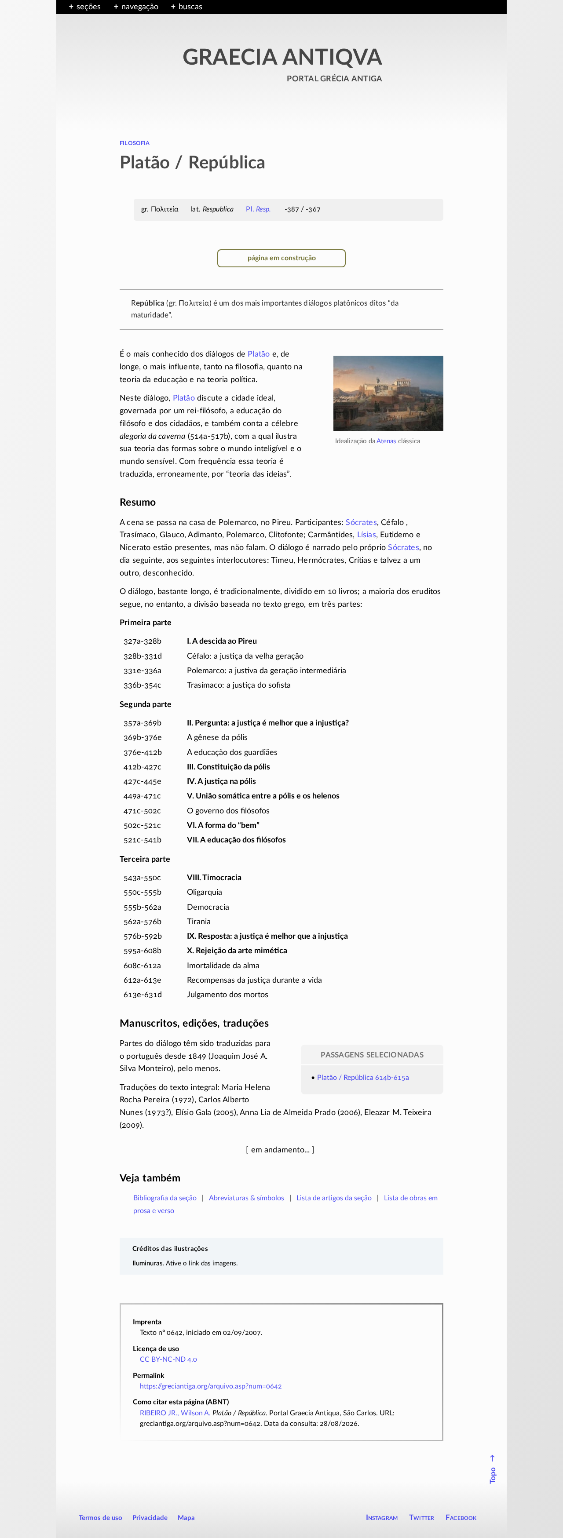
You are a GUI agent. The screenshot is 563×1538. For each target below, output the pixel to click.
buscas (190, 7)
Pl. (258, 209)
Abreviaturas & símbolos (246, 1198)
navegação (139, 7)
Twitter (421, 1517)
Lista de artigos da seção (334, 1198)
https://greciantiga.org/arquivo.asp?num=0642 (211, 1386)
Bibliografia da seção (165, 1198)
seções (89, 7)
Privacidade (150, 1518)
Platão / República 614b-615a (363, 1077)
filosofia (135, 143)
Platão (259, 354)
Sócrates (361, 523)
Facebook (461, 1517)
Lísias (366, 535)
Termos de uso (100, 1518)
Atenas (386, 441)
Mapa (186, 1518)
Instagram (382, 1517)
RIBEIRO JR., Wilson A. (175, 1413)
